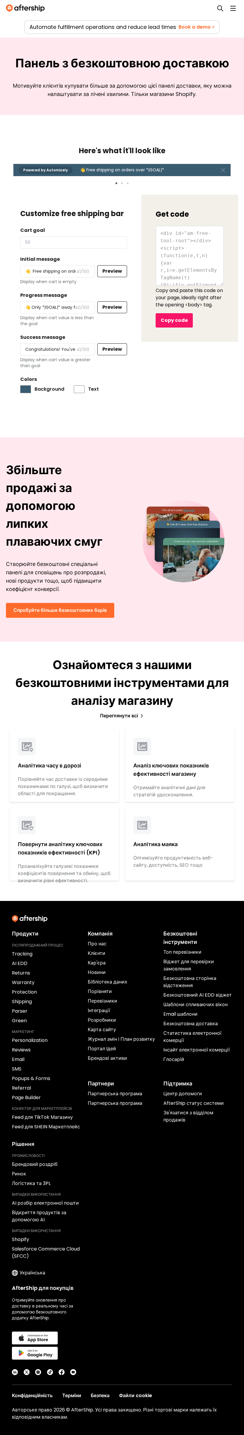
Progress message (43, 295)
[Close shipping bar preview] (223, 170)
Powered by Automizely (45, 170)
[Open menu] (233, 8)
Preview (112, 271)
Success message (42, 337)
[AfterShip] (27, 8)
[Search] (220, 8)
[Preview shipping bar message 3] (127, 183)
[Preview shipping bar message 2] (122, 183)
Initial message (40, 259)
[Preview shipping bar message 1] (116, 183)
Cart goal (32, 230)
